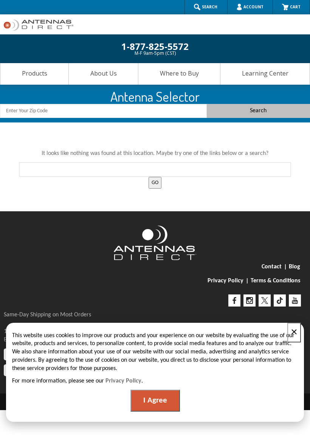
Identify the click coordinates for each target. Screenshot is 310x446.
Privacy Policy (225, 281)
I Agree (155, 400)
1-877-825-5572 (155, 48)
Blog (294, 267)
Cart (295, 6)
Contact (272, 267)
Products (34, 73)
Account (253, 6)
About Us (103, 73)
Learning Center (265, 73)
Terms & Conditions (275, 281)
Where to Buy (179, 73)
